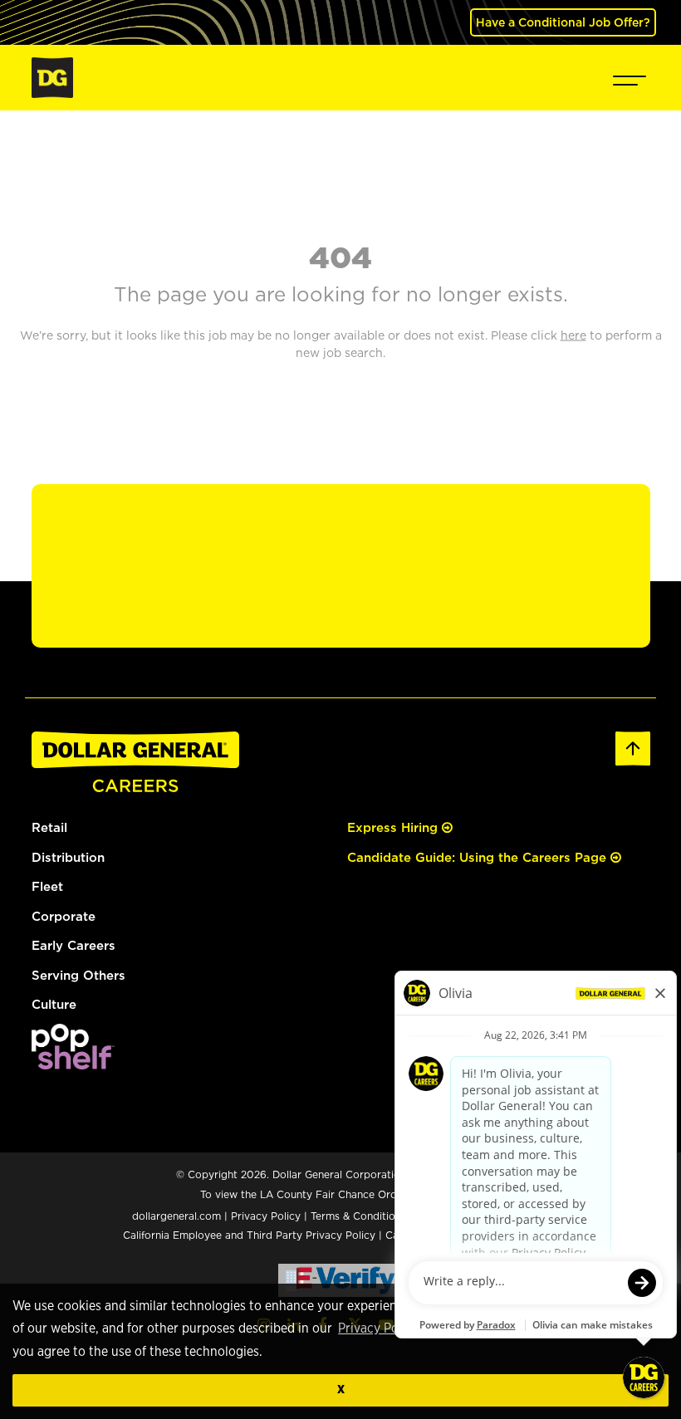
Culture (54, 1004)
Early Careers (73, 945)
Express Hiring (394, 827)
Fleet (47, 886)
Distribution (68, 857)
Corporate (64, 916)
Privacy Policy (378, 1328)
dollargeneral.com (176, 1216)
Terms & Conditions (358, 1216)
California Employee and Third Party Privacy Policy (251, 1235)
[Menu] (629, 77)
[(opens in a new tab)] (73, 1045)
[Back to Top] (632, 747)
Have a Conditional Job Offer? (563, 22)
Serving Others (78, 975)
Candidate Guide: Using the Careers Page (478, 857)
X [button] (341, 1389)
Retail (49, 827)
